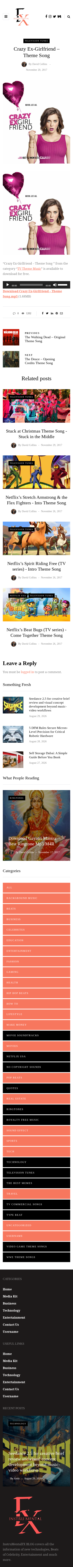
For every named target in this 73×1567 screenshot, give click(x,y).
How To (12, 1003)
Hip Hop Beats (17, 993)
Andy (17, 1478)
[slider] (63, 284)
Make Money (17, 1024)
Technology (17, 1162)
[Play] (8, 285)
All (9, 887)
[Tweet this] (47, 313)
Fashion (13, 961)
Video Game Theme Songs (27, 1246)
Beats (11, 908)
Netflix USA (18, 596)
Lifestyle (14, 1014)
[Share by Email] (61, 313)
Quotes (12, 1088)
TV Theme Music (29, 269)
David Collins (39, 64)
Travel (12, 1193)
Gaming (13, 972)
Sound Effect (17, 1130)
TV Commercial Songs (24, 1204)
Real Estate (16, 1098)
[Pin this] (56, 313)
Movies (12, 1046)
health (12, 982)
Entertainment (19, 951)
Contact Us (11, 1325)
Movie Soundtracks (23, 1035)
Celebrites (16, 929)
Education (15, 940)
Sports (12, 1140)
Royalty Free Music (23, 1119)
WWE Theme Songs (21, 1257)
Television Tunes (36, 41)
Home (7, 1289)
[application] (36, 285)
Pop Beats (14, 1077)
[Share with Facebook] (42, 313)
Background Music (22, 898)
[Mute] (55, 285)
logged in (27, 672)
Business (14, 919)
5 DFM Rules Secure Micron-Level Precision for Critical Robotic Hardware (48, 732)
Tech (10, 1151)
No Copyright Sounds (24, 1067)
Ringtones (17, 798)
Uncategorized (19, 1225)
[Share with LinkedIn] (52, 313)
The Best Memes (19, 1183)
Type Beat (15, 1215)
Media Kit (10, 1296)
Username (15, 1236)
